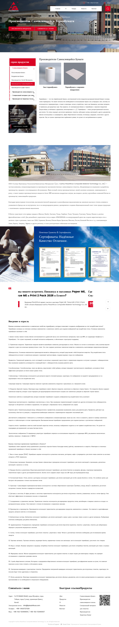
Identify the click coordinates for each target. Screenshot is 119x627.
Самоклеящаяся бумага (30, 17)
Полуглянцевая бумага (18, 72)
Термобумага (13, 339)
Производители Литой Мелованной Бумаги (24, 80)
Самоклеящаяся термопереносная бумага (29, 486)
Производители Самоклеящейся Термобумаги (25, 84)
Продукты (63, 599)
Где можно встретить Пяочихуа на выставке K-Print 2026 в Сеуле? (54, 294)
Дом (61, 596)
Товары (74, 9)
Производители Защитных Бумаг (79, 10)
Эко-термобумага (50, 87)
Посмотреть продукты (21, 28)
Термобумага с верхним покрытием (74, 88)
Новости (83, 9)
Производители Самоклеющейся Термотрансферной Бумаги (86, 624)
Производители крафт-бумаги (20, 87)
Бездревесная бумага (17, 76)
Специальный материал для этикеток (24, 95)
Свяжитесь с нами (46, 28)
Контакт (94, 9)
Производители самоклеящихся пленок (24, 92)
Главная (57, 9)
